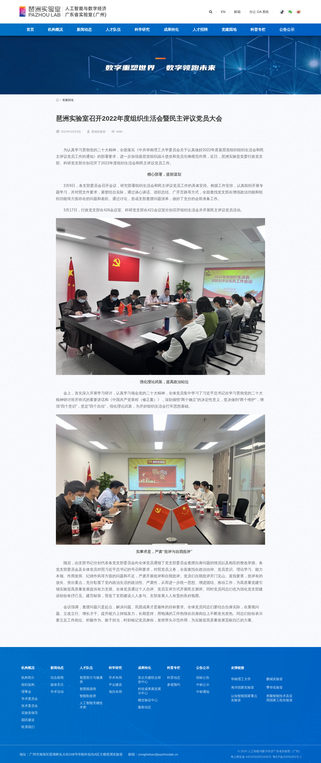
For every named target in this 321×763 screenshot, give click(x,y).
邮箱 (237, 12)
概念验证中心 (148, 700)
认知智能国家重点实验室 (244, 698)
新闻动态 (57, 668)
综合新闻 (57, 677)
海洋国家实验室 (242, 687)
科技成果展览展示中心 (149, 691)
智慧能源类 (88, 689)
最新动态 (144, 707)
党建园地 (68, 100)
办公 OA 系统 (259, 12)
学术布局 (115, 677)
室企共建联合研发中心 (149, 680)
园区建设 (28, 720)
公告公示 (202, 668)
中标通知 (202, 692)
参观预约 (173, 684)
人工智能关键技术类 (91, 705)
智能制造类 (88, 696)
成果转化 (144, 668)
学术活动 (57, 692)
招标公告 (202, 677)
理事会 (26, 692)
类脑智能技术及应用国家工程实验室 (279, 698)
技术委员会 (29, 706)
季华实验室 (274, 687)
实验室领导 (29, 713)
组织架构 (28, 684)
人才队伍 (86, 668)
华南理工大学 (241, 679)
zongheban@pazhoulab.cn (158, 754)
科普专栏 (173, 668)
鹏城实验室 (274, 679)
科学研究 (115, 668)
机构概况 (28, 668)
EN (223, 12)
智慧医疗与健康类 (91, 680)
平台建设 (115, 684)
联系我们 (28, 727)
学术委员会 (29, 699)
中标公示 (202, 684)
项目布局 (115, 692)
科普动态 (173, 677)
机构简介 (28, 677)
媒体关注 (57, 684)
